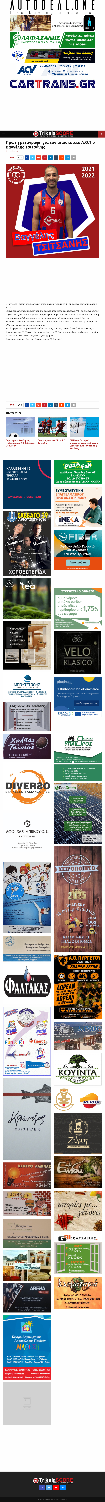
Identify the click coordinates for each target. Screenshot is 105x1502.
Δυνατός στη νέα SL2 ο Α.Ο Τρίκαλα (51, 441)
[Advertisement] (52, 111)
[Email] (63, 1487)
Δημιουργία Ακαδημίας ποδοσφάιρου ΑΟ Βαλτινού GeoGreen (20, 443)
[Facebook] (42, 1487)
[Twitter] (49, 1487)
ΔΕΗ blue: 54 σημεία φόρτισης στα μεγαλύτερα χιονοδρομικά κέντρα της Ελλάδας (84, 444)
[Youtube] (56, 1487)
